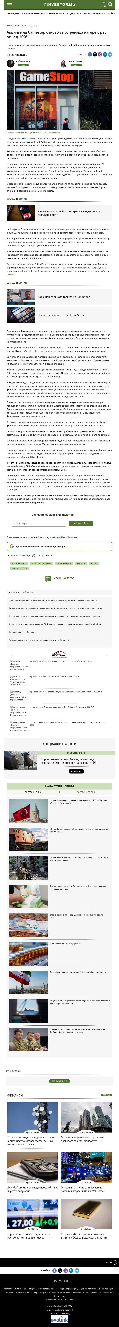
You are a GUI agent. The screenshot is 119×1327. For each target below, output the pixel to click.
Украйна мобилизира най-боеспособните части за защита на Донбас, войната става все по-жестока (77, 1031)
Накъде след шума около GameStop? (61, 315)
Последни (13, 592)
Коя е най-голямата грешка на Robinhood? (65, 297)
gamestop (81, 563)
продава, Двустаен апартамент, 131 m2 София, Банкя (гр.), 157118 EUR (61, 661)
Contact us (53, 1313)
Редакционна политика (85, 1288)
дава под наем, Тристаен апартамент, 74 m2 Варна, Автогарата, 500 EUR (62, 707)
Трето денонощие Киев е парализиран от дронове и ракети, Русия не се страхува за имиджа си (53, 600)
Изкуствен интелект (94, 14)
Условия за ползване (52, 1288)
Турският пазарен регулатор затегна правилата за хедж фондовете (39, 640)
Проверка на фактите (40, 1292)
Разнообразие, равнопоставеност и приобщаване (74, 1292)
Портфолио (68, 1288)
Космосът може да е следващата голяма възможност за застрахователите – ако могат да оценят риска (55, 608)
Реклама (17, 1288)
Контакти (8, 1288)
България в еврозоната (33, 14)
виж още (106, 1095)
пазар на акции (64, 563)
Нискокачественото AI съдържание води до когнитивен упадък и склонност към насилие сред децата (55, 616)
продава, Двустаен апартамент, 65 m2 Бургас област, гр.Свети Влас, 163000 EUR (66, 692)
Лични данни (60, 1296)
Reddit (94, 563)
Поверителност (35, 1288)
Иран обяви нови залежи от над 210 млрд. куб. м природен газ (78, 972)
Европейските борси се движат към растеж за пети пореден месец (28, 1235)
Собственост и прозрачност (16, 1292)
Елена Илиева (76, 61)
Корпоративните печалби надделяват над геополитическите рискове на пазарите (67, 761)
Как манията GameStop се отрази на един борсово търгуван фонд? (70, 213)
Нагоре (109, 1262)
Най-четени (28, 592)
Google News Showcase (65, 537)
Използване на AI (106, 1292)
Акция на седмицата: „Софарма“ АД (65, 943)
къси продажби (19, 563)
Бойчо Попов (23, 61)
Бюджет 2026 (74, 14)
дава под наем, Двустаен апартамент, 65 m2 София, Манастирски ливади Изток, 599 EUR (67, 723)
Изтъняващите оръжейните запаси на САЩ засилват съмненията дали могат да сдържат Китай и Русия (55, 624)
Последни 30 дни (86, 792)
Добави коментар (59, 1081)
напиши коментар (63, 578)
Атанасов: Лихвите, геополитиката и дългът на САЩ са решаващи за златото (84, 1235)
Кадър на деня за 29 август (21, 632)
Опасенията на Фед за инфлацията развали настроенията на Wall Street (82, 1189)
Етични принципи (106, 1288)
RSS (24, 1288)
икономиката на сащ (41, 563)
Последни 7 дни (33, 792)
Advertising (65, 1313)
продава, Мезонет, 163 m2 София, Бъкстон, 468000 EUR (54, 676)
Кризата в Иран (56, 14)
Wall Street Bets (19, 568)
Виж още (76, 771)
